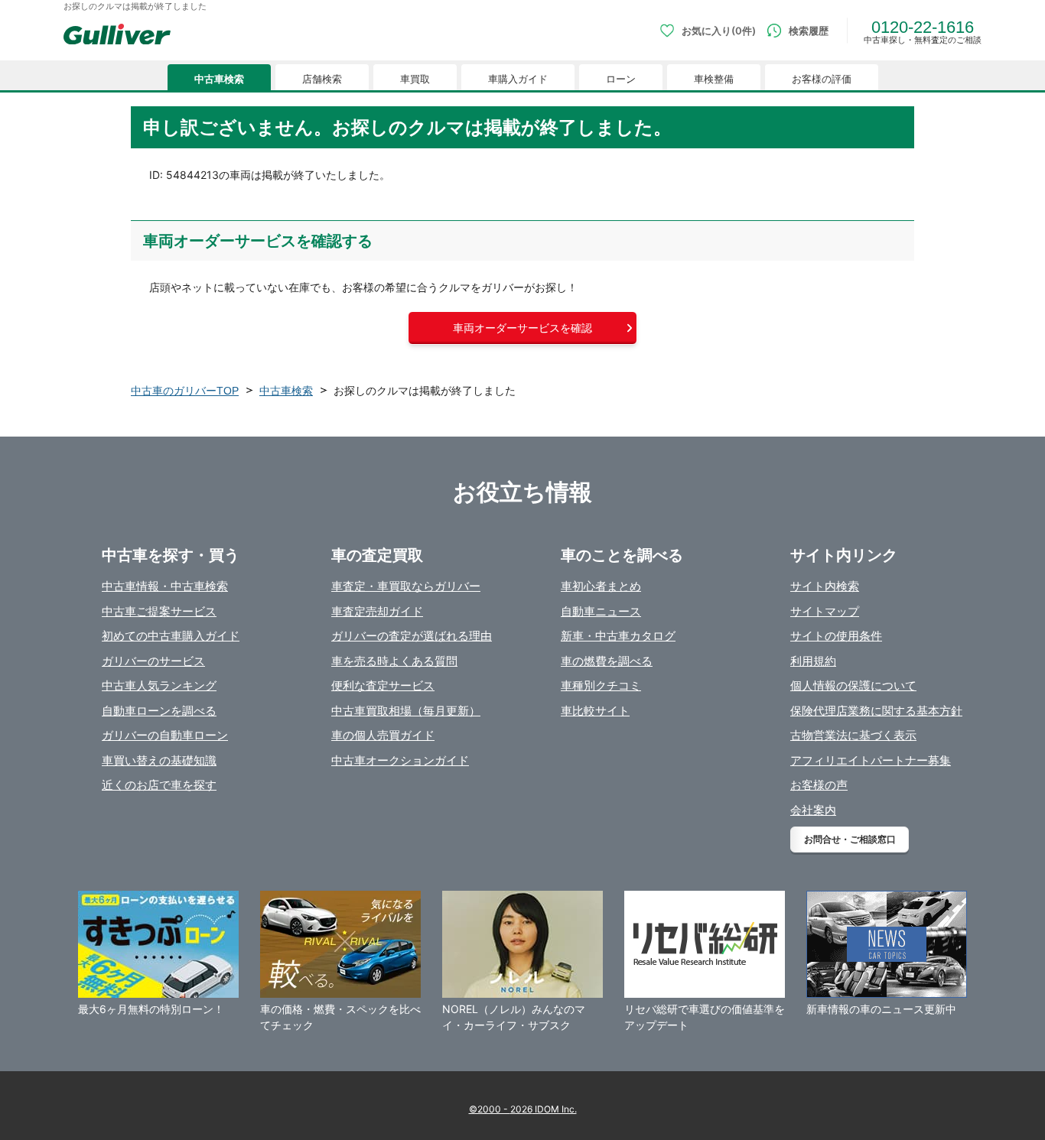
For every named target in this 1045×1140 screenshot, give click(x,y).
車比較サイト (595, 710)
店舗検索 (322, 79)
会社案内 (813, 810)
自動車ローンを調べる (159, 710)
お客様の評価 (821, 79)
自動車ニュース (601, 611)
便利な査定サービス (383, 685)
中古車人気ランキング (159, 685)
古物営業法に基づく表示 (853, 735)
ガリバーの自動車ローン (165, 735)
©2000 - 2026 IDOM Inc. (523, 1109)
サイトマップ (824, 611)
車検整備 (714, 79)
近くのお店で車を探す (159, 785)
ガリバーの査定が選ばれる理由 (411, 635)
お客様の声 (819, 785)
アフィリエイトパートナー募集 (870, 760)
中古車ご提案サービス (159, 611)
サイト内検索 (824, 586)
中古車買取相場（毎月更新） (405, 710)
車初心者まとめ (601, 586)
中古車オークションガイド (400, 760)
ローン (621, 79)
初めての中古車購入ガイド (170, 635)
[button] (522, 328)
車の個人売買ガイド (383, 735)
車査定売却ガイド (377, 611)
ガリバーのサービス (153, 661)
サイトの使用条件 (836, 635)
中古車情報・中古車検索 (165, 586)
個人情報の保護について (853, 685)
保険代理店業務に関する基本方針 (876, 710)
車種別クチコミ (601, 685)
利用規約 (813, 661)
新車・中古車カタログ (618, 635)
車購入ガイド (518, 79)
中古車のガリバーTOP (185, 391)
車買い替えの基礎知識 (159, 760)
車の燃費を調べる (607, 661)
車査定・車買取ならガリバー (405, 586)
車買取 (415, 79)
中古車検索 (219, 79)
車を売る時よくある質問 (394, 661)
